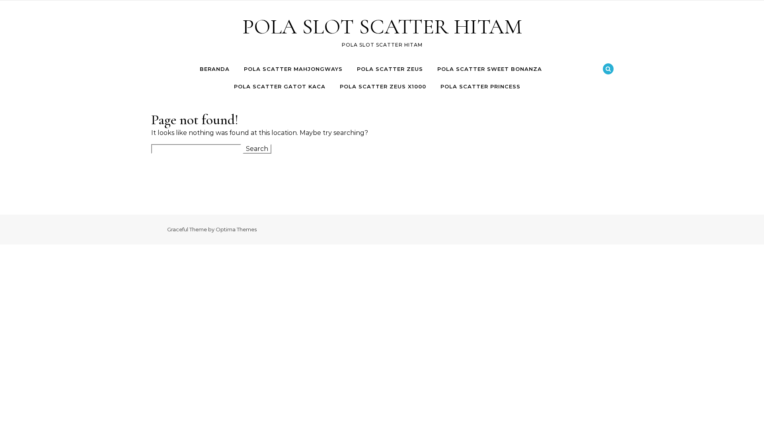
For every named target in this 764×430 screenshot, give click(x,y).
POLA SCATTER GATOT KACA (279, 86)
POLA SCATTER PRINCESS (480, 86)
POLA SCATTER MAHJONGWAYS (293, 69)
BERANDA (215, 69)
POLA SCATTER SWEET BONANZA (489, 69)
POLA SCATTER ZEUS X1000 (383, 86)
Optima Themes (236, 229)
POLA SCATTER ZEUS (390, 69)
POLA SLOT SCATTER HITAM (382, 26)
